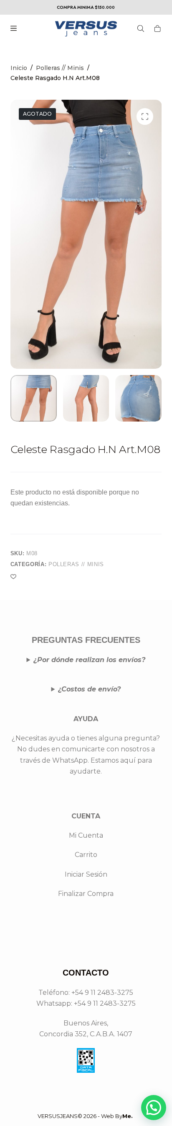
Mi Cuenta (86, 835)
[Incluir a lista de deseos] (13, 576)
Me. (127, 1116)
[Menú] (13, 28)
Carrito (86, 855)
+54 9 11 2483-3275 (105, 1003)
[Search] (141, 28)
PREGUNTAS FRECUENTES (86, 640)
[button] (153, 1107)
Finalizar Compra (86, 894)
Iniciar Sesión (86, 874)
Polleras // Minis (76, 564)
